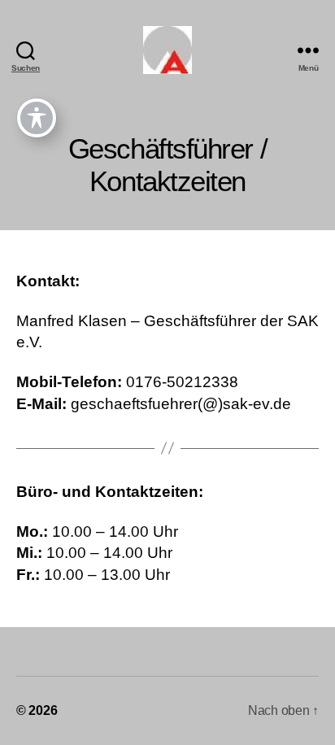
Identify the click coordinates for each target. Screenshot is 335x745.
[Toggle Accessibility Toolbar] (36, 117)
